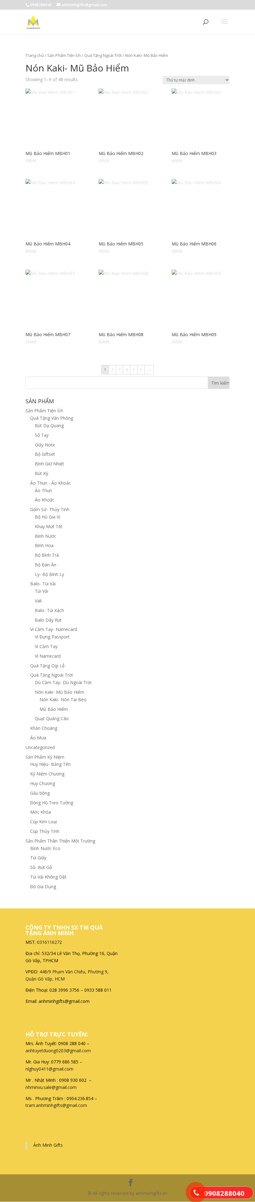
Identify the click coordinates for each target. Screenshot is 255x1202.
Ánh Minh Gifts (48, 1145)
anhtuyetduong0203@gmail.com (58, 1050)
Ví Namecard (48, 656)
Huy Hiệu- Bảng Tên (50, 764)
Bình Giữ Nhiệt (49, 464)
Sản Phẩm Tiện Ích (64, 55)
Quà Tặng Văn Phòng (51, 418)
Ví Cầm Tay (46, 646)
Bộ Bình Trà (47, 555)
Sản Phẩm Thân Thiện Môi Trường (60, 841)
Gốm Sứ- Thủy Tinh (49, 509)
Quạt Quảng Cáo (52, 718)
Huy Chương (42, 783)
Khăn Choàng (43, 728)
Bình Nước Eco (45, 848)
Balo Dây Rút (48, 620)
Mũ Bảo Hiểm (53, 709)
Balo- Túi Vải (43, 584)
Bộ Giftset (45, 454)
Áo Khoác (44, 500)
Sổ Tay (42, 435)
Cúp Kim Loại (43, 822)
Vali (38, 601)
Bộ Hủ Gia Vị (47, 517)
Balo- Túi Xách (49, 610)
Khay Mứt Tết (49, 526)
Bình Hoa (44, 545)
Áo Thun (43, 490)
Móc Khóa (40, 812)
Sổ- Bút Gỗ (41, 867)
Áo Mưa (38, 738)
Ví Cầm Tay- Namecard (53, 629)
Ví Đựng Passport (52, 637)
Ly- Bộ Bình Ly (49, 574)
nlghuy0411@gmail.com (49, 1069)
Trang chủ (35, 55)
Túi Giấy (38, 858)
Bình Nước (45, 536)
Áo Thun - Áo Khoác (50, 483)
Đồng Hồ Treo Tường (51, 803)
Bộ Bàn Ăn (45, 565)
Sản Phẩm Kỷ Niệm (45, 757)
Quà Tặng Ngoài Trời (103, 55)
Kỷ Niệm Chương (47, 774)
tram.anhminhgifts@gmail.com (56, 1105)
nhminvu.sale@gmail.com (52, 1087)
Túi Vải (41, 591)
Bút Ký (41, 473)
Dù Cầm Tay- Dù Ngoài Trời (63, 682)
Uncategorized (40, 747)
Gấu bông (40, 793)
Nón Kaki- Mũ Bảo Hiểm (59, 692)
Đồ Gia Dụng (43, 886)
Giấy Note (45, 445)
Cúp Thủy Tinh (44, 831)
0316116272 (49, 942)
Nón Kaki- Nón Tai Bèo (62, 699)
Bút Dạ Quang (49, 425)
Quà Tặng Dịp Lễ (47, 666)
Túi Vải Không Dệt (48, 877)
